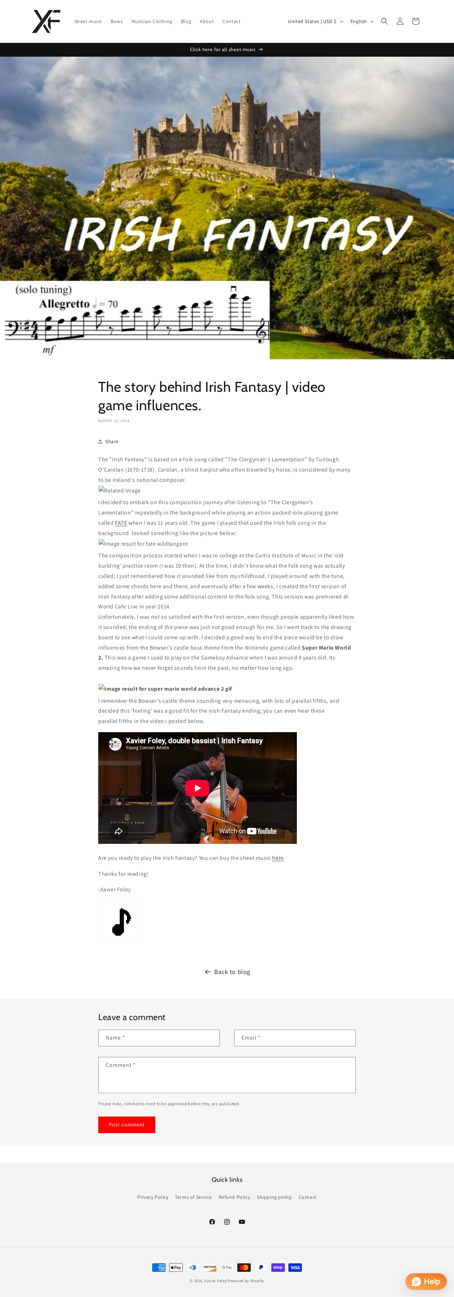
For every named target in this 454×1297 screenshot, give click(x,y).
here (277, 858)
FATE (121, 523)
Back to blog (232, 972)
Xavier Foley (215, 1280)
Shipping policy (274, 1197)
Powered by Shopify (246, 1280)
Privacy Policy (152, 1197)
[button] (384, 21)
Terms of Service (193, 1197)
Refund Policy (234, 1197)
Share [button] (111, 441)
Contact (308, 1197)
